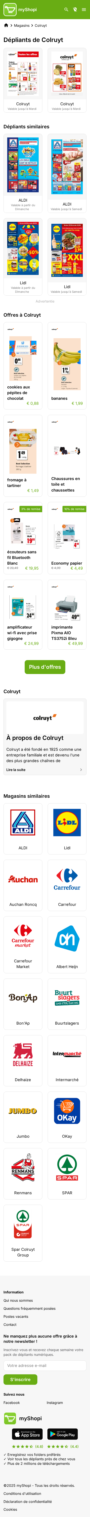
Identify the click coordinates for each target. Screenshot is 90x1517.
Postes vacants (15, 1316)
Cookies (10, 1509)
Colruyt (41, 25)
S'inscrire (20, 1379)
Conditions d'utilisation (22, 1493)
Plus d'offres (45, 667)
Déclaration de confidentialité (27, 1501)
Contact (9, 1324)
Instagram (55, 1402)
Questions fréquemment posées (29, 1308)
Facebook (11, 1402)
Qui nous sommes (18, 1300)
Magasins (21, 25)
